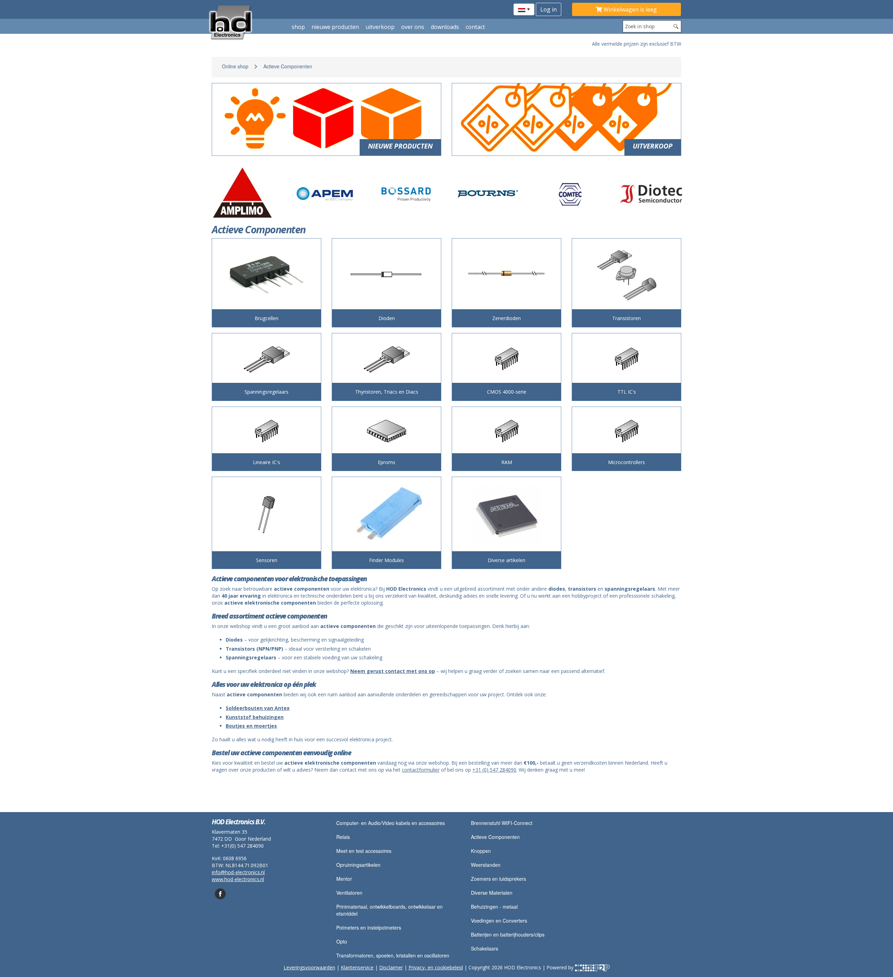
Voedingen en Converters (499, 920)
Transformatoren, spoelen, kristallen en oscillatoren (392, 955)
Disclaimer (391, 967)
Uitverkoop (380, 27)
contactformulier (421, 769)
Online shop (235, 66)
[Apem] (324, 194)
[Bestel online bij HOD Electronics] (246, 22)
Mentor (344, 878)
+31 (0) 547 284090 (494, 769)
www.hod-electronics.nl (238, 879)
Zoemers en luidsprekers (498, 878)
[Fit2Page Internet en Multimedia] (592, 967)
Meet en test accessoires (363, 850)
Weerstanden (486, 864)
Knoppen (481, 850)
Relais (343, 836)
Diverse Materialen (491, 892)
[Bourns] (488, 193)
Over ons (412, 27)
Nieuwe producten (335, 27)
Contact (475, 27)
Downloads (445, 27)
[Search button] (676, 26)
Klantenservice (357, 967)
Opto (341, 941)
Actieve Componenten (287, 66)
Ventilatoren (349, 892)
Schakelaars (484, 948)
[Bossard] (406, 193)
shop (298, 27)
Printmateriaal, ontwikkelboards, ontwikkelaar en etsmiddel (389, 910)
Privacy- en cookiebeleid (435, 967)
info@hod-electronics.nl (238, 872)
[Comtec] (570, 194)
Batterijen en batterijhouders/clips (508, 934)
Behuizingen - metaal (494, 906)
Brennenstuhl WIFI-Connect (501, 822)
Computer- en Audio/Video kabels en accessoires (390, 822)
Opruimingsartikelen (358, 864)
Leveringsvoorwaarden (309, 967)
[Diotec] (651, 193)
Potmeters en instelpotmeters (368, 927)
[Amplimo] (243, 194)
